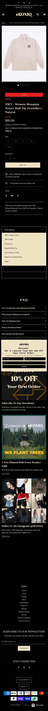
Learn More (6, 473)
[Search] (37, 14)
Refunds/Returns (24, 612)
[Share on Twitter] (12, 196)
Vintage (24, 597)
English (23, 686)
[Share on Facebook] (6, 196)
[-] (6, 158)
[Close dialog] (45, 341)
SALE (24, 599)
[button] (18, 85)
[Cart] (44, 14)
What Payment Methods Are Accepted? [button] (15, 314)
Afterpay (24, 609)
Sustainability (24, 602)
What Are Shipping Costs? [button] (11, 321)
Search (24, 590)
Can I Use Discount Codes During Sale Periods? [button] (18, 308)
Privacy (24, 615)
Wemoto (8, 99)
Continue (24, 366)
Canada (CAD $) (22, 680)
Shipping (8, 124)
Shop (24, 593)
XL (32, 141)
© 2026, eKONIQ (15, 705)
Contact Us (24, 606)
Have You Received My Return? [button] (13, 334)
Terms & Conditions (24, 618)
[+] (14, 158)
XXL (9, 147)
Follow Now (6, 536)
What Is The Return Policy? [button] (12, 327)
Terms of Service (24, 621)
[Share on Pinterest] (18, 196)
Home (3, 23)
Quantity (9, 154)
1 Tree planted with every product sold (22, 183)
